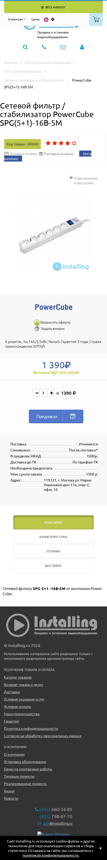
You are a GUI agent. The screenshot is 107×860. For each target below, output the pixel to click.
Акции (9, 790)
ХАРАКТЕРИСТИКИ (53, 537)
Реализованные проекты (25, 783)
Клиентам (15, 19)
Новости (11, 798)
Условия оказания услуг (24, 699)
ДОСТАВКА (53, 565)
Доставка (12, 691)
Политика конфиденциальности (31, 728)
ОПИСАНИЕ (53, 522)
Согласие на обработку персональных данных (43, 735)
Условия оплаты (17, 706)
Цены (35, 19)
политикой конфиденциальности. (51, 855)
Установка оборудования (25, 761)
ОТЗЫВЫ (53, 551)
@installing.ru (57, 823)
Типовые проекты (19, 776)
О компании (14, 754)
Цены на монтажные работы (28, 768)
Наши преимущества (21, 713)
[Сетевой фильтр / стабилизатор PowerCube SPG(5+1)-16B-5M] (53, 235)
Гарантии (11, 721)
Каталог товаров (18, 677)
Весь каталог (55, 7)
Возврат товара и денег (23, 684)
